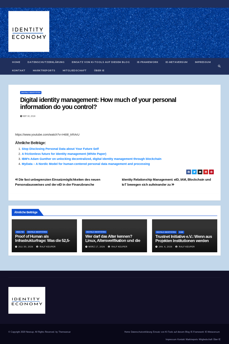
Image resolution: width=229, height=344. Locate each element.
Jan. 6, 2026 (165, 247)
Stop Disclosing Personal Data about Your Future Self (60, 148)
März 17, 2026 (97, 247)
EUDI (181, 232)
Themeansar (65, 332)
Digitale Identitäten (30, 92)
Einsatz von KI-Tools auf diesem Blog (101, 62)
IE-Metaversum (176, 62)
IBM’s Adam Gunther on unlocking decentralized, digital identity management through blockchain (91, 159)
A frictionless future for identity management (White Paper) (64, 154)
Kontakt (18, 70)
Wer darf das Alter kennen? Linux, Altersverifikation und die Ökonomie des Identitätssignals (112, 240)
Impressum (203, 62)
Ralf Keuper (47, 247)
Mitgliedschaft (75, 70)
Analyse (20, 232)
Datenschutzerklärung (45, 62)
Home (16, 62)
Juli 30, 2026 (25, 247)
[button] (219, 66)
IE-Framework (147, 62)
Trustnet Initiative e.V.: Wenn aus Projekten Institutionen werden (183, 238)
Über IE (99, 70)
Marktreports (44, 70)
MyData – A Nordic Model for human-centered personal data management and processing (86, 164)
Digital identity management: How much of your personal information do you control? (98, 103)
